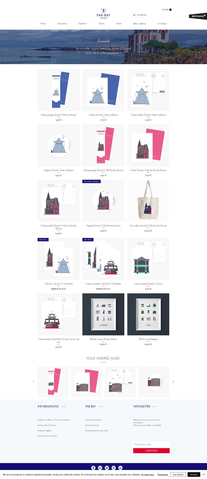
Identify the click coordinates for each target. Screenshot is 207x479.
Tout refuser (178, 474)
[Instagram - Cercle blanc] (100, 468)
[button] (62, 24)
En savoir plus (147, 474)
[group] (103, 381)
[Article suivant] (173, 381)
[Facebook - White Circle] (93, 468)
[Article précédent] (33, 381)
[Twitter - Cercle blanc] (107, 468)
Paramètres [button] (163, 474)
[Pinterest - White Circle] (114, 468)
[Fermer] (203, 474)
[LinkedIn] (120, 468)
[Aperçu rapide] (52, 381)
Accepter (194, 474)
